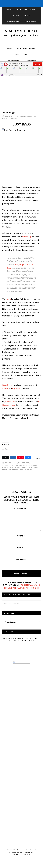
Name (21, 535)
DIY (15, 465)
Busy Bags (27, 236)
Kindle (5, 388)
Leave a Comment (9, 118)
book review (23, 463)
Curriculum (7, 465)
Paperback (17, 388)
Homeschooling (9, 467)
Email (21, 547)
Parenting (6, 469)
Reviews (15, 469)
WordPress (18, 854)
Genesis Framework (25, 852)
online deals (32, 467)
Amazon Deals (11, 463)
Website (21, 559)
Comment (21, 508)
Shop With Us (26, 469)
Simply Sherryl (21, 31)
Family (34, 465)
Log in (27, 854)
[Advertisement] (21, 89)
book (9, 299)
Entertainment (24, 465)
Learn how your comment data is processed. (22, 586)
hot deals (21, 467)
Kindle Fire (10, 401)
